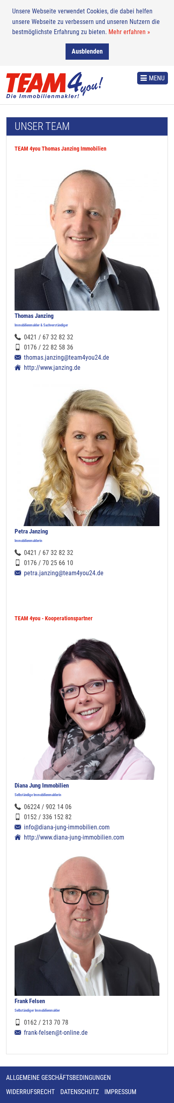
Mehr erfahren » (129, 32)
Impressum (120, 1092)
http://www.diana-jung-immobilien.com (74, 837)
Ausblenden (87, 51)
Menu (157, 78)
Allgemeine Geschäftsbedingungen (58, 1077)
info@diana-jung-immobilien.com (67, 827)
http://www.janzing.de (52, 367)
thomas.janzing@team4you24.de (66, 357)
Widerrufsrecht (30, 1092)
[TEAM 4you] (54, 85)
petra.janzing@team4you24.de (64, 573)
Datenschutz (79, 1092)
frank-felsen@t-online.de (56, 1032)
